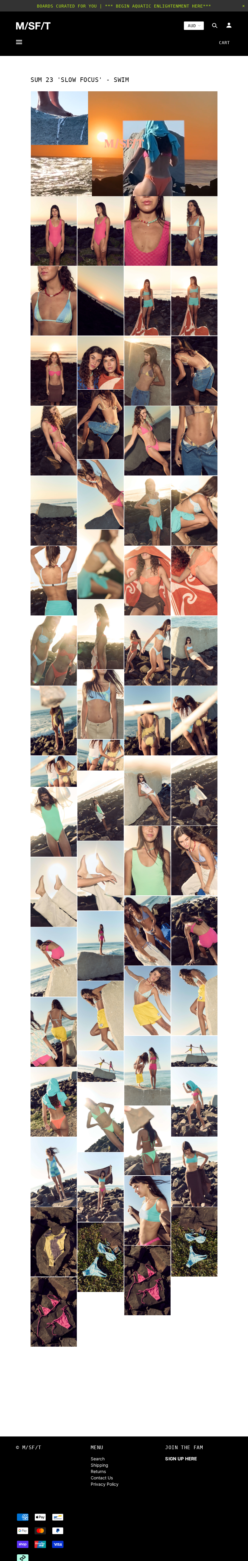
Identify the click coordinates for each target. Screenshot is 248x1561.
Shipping (99, 1465)
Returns (98, 1471)
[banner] (33, 26)
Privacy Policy (105, 1484)
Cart (224, 42)
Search (98, 1458)
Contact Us (102, 1477)
